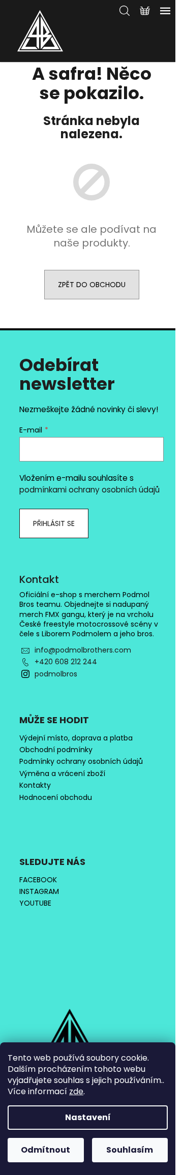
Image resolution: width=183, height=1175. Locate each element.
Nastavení (88, 1117)
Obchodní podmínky (56, 750)
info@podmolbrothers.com (83, 650)
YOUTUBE (35, 903)
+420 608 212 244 (66, 662)
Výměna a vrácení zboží (62, 774)
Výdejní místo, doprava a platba (76, 738)
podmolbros (56, 674)
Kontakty (35, 785)
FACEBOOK (38, 880)
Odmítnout (45, 1150)
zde (76, 1091)
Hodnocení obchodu (55, 797)
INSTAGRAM (39, 891)
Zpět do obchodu (92, 285)
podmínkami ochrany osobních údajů (89, 489)
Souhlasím (129, 1150)
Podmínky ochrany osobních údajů (81, 761)
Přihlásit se (54, 523)
